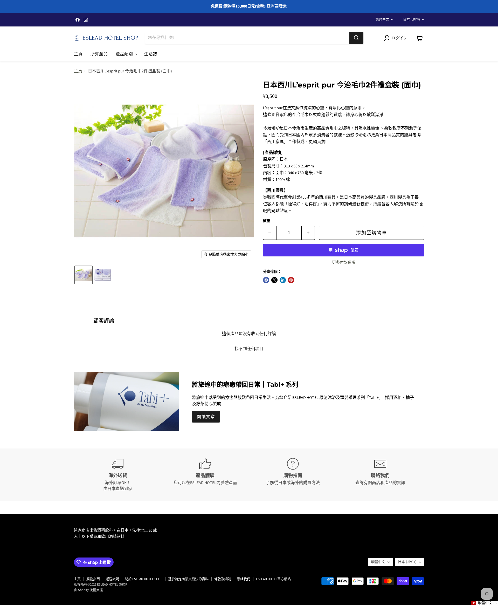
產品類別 (125, 53)
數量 (266, 221)
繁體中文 (382, 19)
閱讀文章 (206, 416)
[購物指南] (293, 475)
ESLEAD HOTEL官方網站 (273, 579)
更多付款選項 (343, 262)
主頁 (78, 53)
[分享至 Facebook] (266, 280)
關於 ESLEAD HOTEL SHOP (143, 579)
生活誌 (150, 53)
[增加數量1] (308, 233)
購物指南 (93, 579)
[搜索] (356, 38)
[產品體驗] (205, 475)
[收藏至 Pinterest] (291, 280)
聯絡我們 (243, 579)
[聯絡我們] (380, 475)
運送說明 (112, 579)
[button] (397, 38)
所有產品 (99, 53)
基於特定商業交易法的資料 (188, 579)
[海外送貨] (118, 475)
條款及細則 (222, 579)
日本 (411, 19)
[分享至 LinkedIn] (283, 280)
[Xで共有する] (274, 280)
